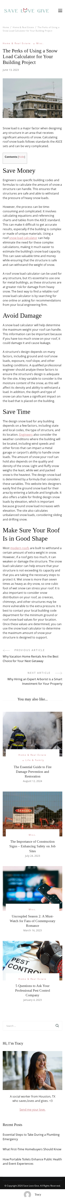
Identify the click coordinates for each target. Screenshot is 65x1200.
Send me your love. (33, 1110)
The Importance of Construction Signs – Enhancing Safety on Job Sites (32, 846)
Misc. (40, 43)
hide (21, 156)
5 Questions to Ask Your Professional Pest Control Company (32, 990)
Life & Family (34, 760)
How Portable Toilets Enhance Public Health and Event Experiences (32, 1161)
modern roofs (19, 548)
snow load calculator (23, 238)
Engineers (26, 435)
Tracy (38, 1194)
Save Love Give (31, 1185)
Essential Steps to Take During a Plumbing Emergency (31, 1137)
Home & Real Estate (17, 43)
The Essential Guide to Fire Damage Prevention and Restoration (32, 771)
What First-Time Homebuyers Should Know (32, 1149)
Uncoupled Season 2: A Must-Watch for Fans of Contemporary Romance (32, 921)
